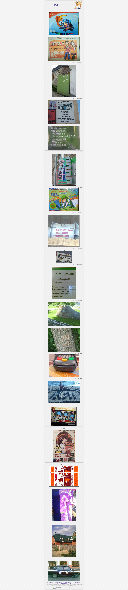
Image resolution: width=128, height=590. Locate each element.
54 (51, 582)
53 (52, 582)
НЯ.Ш (56, 5)
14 (61, 583)
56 (49, 582)
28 (74, 582)
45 (59, 582)
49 (55, 582)
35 (68, 582)
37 (66, 582)
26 (76, 582)
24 (78, 582)
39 (64, 582)
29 (73, 582)
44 (60, 582)
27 (75, 582)
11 (64, 583)
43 (61, 582)
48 (56, 582)
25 (77, 582)
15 (60, 583)
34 (69, 582)
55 (50, 582)
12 (63, 583)
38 (65, 582)
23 (79, 582)
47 (57, 582)
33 (70, 582)
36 (67, 582)
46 (58, 582)
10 (65, 583)
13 (62, 583)
